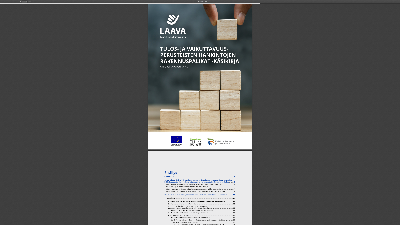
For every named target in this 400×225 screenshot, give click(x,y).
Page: (19, 1)
